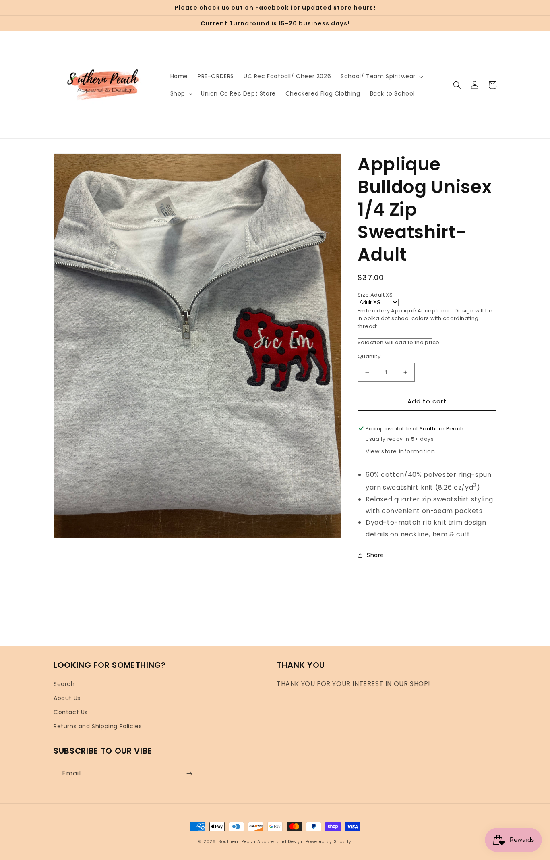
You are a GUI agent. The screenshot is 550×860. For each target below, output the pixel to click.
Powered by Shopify (329, 842)
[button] (381, 76)
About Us (67, 698)
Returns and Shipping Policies (98, 726)
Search (64, 684)
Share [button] (375, 555)
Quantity (369, 356)
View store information (400, 451)
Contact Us (71, 712)
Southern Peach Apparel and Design (261, 842)
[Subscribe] (189, 773)
